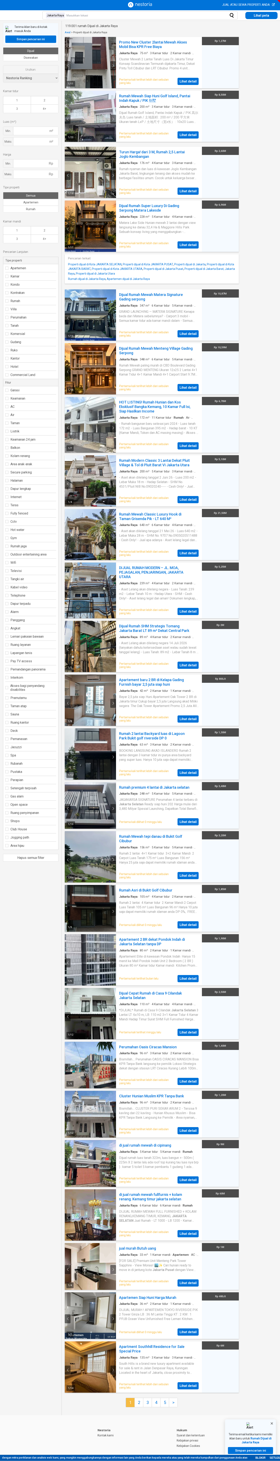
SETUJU (275, 1457)
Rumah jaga (18, 546)
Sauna (14, 714)
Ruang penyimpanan (24, 813)
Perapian (16, 780)
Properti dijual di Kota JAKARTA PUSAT (148, 264)
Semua (30, 195)
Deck (14, 731)
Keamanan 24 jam (22, 439)
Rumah (30, 209)
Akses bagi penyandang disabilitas (27, 688)
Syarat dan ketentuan (191, 1435)
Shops (15, 821)
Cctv (13, 522)
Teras (14, 505)
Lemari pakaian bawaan (27, 636)
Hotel (14, 367)
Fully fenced (19, 513)
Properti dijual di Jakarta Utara (95, 273)
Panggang (17, 620)
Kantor (15, 358)
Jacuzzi (16, 747)
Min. (8, 131)
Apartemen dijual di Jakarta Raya (128, 279)
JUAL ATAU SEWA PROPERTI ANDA (246, 5)
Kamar (14, 276)
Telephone (17, 595)
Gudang (15, 342)
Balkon (15, 448)
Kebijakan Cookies (188, 1445)
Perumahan (18, 317)
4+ (44, 108)
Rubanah (16, 763)
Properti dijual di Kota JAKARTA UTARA (117, 268)
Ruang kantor (19, 722)
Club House (18, 829)
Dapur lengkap (20, 489)
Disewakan (31, 57)
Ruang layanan (20, 645)
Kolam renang (20, 456)
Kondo (15, 284)
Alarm (14, 612)
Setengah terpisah (23, 788)
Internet (16, 497)
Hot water (17, 530)
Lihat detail (188, 81)
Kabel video (18, 587)
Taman (15, 423)
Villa (13, 309)
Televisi (16, 571)
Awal (68, 32)
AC (12, 407)
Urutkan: (30, 69)
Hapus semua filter (30, 858)
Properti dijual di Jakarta (190, 264)
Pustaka (16, 772)
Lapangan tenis (21, 653)
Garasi (14, 390)
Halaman (16, 480)
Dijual (30, 51)
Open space (19, 805)
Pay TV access (21, 661)
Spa (13, 755)
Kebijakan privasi (187, 1440)
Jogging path (19, 837)
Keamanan (17, 398)
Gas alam (17, 796)
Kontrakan (17, 293)
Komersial (17, 334)
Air (12, 415)
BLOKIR (260, 1457)
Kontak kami (106, 1435)
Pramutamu (18, 698)
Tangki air (17, 579)
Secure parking (21, 472)
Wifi (13, 563)
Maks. (8, 141)
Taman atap (18, 706)
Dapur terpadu (20, 604)
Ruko (14, 350)
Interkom (16, 678)
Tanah (14, 326)
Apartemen (30, 202)
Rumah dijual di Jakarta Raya (87, 279)
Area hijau (17, 846)
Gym (13, 538)
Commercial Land (22, 375)
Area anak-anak (21, 464)
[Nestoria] (140, 6)
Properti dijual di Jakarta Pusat (163, 268)
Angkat (15, 628)
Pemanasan (18, 739)
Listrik (14, 431)
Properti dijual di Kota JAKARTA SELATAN (95, 264)
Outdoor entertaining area (28, 554)
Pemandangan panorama (28, 669)
